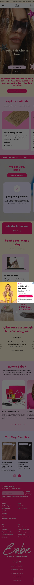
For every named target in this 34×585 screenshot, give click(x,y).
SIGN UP (25, 296)
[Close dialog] (33, 283)
